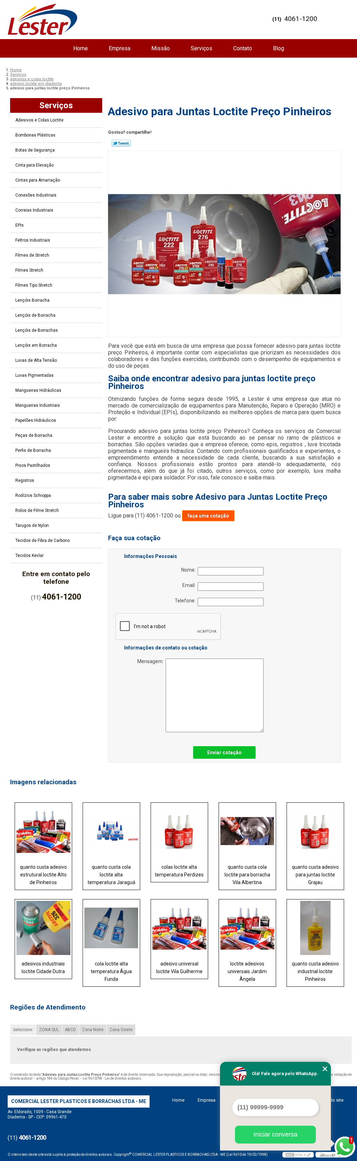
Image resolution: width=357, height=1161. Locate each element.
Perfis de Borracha (33, 450)
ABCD (70, 1029)
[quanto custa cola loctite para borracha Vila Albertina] (247, 831)
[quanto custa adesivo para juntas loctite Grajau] (315, 831)
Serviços (201, 48)
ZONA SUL (49, 1029)
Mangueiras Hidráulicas (38, 390)
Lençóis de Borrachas (36, 330)
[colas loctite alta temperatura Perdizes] (179, 831)
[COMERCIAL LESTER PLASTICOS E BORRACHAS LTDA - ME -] (42, 19)
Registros (24, 480)
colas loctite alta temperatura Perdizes (179, 870)
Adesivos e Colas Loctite (39, 120)
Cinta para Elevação (34, 165)
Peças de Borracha (33, 435)
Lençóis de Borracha (35, 315)
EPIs (19, 225)
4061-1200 (300, 19)
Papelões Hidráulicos (35, 420)
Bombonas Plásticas (35, 135)
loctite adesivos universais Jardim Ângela (247, 971)
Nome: (189, 570)
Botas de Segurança (35, 150)
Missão (160, 48)
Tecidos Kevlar (29, 555)
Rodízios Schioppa (33, 495)
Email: (190, 585)
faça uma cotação (208, 516)
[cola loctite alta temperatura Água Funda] (111, 927)
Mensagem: (151, 661)
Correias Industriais (34, 210)
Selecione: (23, 1029)
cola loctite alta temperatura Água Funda (111, 971)
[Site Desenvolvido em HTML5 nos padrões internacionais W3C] (298, 1155)
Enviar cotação (224, 752)
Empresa (119, 48)
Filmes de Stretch (32, 255)
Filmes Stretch (29, 270)
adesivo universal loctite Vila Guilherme (179, 967)
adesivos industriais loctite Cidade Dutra (43, 967)
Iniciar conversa (275, 1134)
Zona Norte (93, 1029)
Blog (278, 48)
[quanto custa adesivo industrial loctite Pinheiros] (315, 927)
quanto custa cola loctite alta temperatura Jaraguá (111, 874)
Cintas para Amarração (37, 180)
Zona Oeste (120, 1029)
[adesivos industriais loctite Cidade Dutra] (43, 927)
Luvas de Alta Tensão (36, 360)
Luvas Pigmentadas (34, 375)
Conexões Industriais (35, 195)
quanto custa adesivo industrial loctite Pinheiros (315, 971)
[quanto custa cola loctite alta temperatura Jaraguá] (111, 831)
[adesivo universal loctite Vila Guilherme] (179, 927)
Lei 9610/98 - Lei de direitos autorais (112, 1078)
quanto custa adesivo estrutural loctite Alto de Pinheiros (43, 874)
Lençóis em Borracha (36, 345)
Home (80, 48)
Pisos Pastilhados (32, 465)
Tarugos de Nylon (32, 525)
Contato (242, 48)
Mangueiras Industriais (37, 405)
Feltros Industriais (32, 240)
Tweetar (121, 143)
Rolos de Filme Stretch (37, 510)
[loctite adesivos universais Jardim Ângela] (247, 927)
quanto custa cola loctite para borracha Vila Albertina (247, 874)
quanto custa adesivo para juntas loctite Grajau (315, 874)
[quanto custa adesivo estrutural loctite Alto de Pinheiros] (43, 831)
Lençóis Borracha (32, 300)
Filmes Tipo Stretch (33, 285)
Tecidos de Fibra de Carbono (42, 540)
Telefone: (186, 600)
